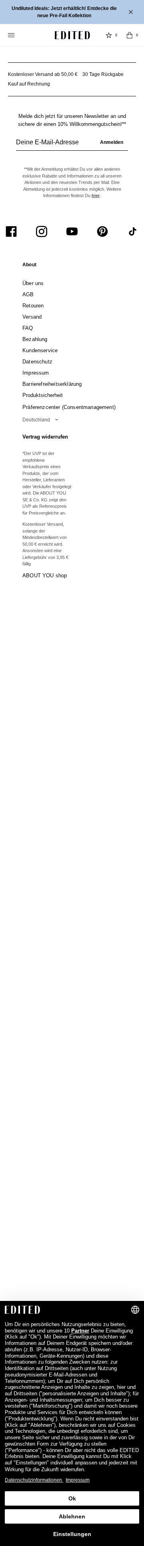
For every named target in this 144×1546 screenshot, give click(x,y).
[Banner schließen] (131, 12)
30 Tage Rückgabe (103, 74)
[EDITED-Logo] (72, 35)
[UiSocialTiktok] (133, 231)
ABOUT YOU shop (44, 575)
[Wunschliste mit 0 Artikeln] (108, 35)
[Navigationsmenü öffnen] (12, 35)
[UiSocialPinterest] (102, 231)
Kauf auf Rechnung (29, 84)
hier (96, 195)
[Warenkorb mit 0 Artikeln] (129, 35)
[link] (29, 266)
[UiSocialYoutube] (72, 231)
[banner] (72, 12)
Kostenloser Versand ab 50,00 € (43, 74)
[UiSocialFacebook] (11, 231)
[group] (72, 146)
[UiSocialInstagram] (41, 231)
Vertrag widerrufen (45, 437)
